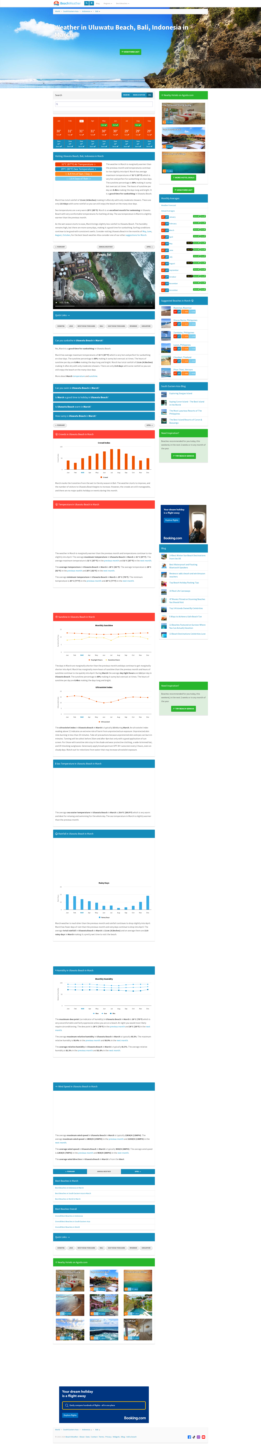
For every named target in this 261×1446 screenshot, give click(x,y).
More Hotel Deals (184, 177)
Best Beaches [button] (122, 3)
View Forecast (131, 51)
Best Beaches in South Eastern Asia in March (73, 1193)
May (104, 121)
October (66, 235)
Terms (101, 1437)
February (173, 223)
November (173, 283)
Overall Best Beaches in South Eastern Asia (72, 1221)
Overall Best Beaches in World (67, 1227)
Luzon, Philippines (182, 344)
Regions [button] (107, 3)
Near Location (139, 95)
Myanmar (133, 326)
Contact (94, 1437)
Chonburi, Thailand (182, 357)
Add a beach (131, 1437)
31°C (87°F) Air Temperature (77, 164)
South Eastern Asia (70, 11)
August (58, 235)
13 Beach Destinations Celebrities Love (187, 633)
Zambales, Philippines (183, 332)
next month (145, 560)
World (57, 11)
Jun (115, 121)
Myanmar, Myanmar (182, 307)
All (149, 95)
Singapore (146, 326)
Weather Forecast (168, 205)
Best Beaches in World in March (67, 1199)
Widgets (116, 1437)
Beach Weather (72, 1437)
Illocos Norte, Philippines (185, 320)
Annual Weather (105, 247)
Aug (138, 121)
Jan (58, 121)
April (171, 237)
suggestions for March (136, 235)
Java (71, 326)
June (149, 231)
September (174, 270)
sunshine (93, 376)
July (171, 257)
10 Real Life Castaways (179, 590)
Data (88, 1437)
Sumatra (60, 326)
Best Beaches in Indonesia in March (69, 1188)
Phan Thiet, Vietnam (183, 369)
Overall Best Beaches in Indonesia (69, 1216)
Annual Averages (168, 211)
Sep (149, 121)
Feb (70, 121)
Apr (92, 121)
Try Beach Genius (184, 455)
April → (150, 247)
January (172, 217)
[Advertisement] (104, 601)
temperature (79, 376)
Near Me (126, 95)
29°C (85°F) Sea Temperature (77, 169)
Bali (96, 11)
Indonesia (86, 11)
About (82, 1437)
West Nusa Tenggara (86, 326)
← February (60, 247)
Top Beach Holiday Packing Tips (184, 582)
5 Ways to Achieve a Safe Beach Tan (185, 616)
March (171, 230)
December (173, 290)
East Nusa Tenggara (116, 326)
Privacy (108, 1437)
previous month (111, 560)
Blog (98, 3)
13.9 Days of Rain (79, 178)
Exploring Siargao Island (180, 393)
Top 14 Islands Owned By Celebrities (186, 608)
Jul (126, 121)
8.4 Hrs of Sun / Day (78, 173)
